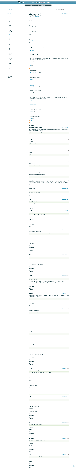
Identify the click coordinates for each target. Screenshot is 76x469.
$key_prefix (32, 68)
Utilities (10, 26)
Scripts (10, 25)
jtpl (9, 55)
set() (31, 114)
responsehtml (11, 53)
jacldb (10, 67)
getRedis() (31, 104)
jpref (9, 62)
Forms (10, 22)
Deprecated (10, 76)
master (10, 63)
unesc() (31, 122)
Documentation (42, 2)
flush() (31, 92)
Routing (10, 17)
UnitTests (10, 31)
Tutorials (31, 5)
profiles (10, 54)
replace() (31, 111)
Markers (9, 78)
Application (10, 72)
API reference (42, 5)
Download (36, 2)
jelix (8, 35)
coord (10, 50)
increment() (32, 107)
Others (45, 5)
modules (10, 40)
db (9, 43)
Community (48, 2)
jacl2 (9, 65)
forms (10, 45)
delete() (31, 88)
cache (10, 49)
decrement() (32, 85)
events (10, 44)
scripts (10, 69)
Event (10, 21)
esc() (31, 118)
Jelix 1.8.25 (10, 9)
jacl (9, 64)
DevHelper (10, 30)
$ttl (30, 65)
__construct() (32, 81)
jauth (9, 68)
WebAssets (10, 27)
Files (9, 82)
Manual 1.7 (38, 5)
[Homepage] (21, 2)
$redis (31, 79)
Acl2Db (10, 29)
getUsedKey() (32, 120)
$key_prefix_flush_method (34, 72)
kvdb (9, 48)
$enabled (31, 61)
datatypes (10, 58)
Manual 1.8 (34, 5)
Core (9, 16)
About (33, 2)
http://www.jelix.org (33, 40)
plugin (39, 15)
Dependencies (11, 20)
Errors (9, 77)
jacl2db (10, 59)
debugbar (10, 52)
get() (31, 100)
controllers (10, 38)
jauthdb (10, 60)
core (9, 39)
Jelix (8, 15)
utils (9, 57)
